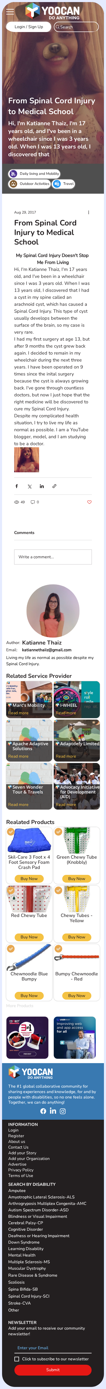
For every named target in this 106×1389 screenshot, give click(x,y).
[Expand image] (26, 459)
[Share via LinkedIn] (41, 486)
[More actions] (89, 212)
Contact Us (18, 1147)
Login (13, 1130)
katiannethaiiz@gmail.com (47, 650)
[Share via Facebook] (16, 486)
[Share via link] (54, 486)
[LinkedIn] (53, 1111)
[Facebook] (43, 1111)
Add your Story (22, 1153)
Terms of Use (21, 1176)
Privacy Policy (21, 1170)
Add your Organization (29, 1159)
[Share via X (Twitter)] (29, 486)
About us (16, 1141)
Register (16, 1136)
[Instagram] (63, 1111)
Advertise (17, 1164)
